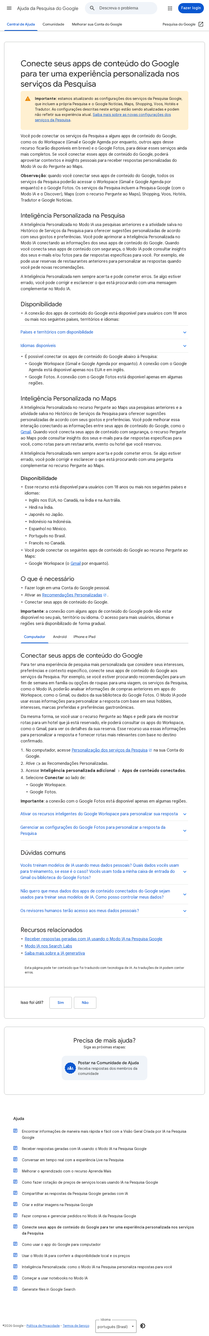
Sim (61, 1002)
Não (85, 1002)
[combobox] (128, 8)
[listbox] (116, 1326)
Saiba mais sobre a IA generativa (55, 953)
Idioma (106, 1319)
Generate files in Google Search (48, 1289)
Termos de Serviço (76, 1326)
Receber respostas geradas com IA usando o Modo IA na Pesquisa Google (93, 939)
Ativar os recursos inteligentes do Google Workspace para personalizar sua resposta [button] (99, 814)
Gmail (26, 432)
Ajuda (18, 1118)
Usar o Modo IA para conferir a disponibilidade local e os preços (76, 1255)
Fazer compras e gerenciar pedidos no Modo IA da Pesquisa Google (79, 1216)
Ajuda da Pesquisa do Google (47, 8)
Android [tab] (60, 637)
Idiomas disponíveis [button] (38, 345)
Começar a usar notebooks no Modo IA (55, 1278)
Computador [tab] (34, 637)
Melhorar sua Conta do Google (97, 24)
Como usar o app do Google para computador (61, 1244)
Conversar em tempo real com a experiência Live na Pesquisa (73, 1160)
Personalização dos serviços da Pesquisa (110, 750)
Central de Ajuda (21, 24)
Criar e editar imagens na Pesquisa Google (57, 1205)
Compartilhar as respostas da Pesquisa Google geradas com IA (75, 1193)
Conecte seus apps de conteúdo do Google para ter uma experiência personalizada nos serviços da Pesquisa (108, 1230)
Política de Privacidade (43, 1326)
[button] (9, 8)
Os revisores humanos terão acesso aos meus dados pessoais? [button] (79, 910)
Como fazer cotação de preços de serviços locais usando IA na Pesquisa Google (90, 1182)
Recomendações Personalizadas (72, 595)
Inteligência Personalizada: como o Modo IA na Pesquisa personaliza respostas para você (97, 1267)
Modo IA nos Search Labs (48, 946)
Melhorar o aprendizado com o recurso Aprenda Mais (66, 1171)
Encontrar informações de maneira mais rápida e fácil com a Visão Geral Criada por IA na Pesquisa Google (104, 1134)
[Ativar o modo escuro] (143, 1326)
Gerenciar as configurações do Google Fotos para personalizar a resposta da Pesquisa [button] (92, 830)
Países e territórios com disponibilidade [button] (56, 332)
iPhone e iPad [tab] (84, 637)
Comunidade (53, 24)
